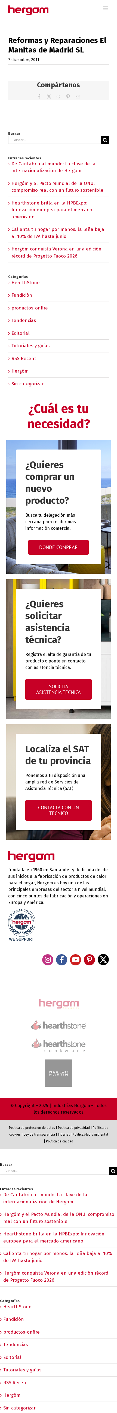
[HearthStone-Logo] (58, 1022)
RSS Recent (23, 358)
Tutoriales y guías (30, 346)
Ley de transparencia (39, 1134)
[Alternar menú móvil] (106, 8)
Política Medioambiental (90, 1134)
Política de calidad (59, 1141)
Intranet (64, 1134)
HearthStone (25, 283)
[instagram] (47, 959)
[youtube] (75, 959)
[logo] (58, 1038)
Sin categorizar (27, 384)
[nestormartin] (58, 1062)
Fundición (21, 295)
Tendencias (23, 320)
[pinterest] (89, 959)
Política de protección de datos (32, 1128)
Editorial (20, 333)
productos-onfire (29, 308)
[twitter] (103, 959)
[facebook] (61, 959)
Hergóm (20, 371)
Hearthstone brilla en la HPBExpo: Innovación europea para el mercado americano (51, 210)
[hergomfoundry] (58, 999)
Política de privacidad (74, 1128)
